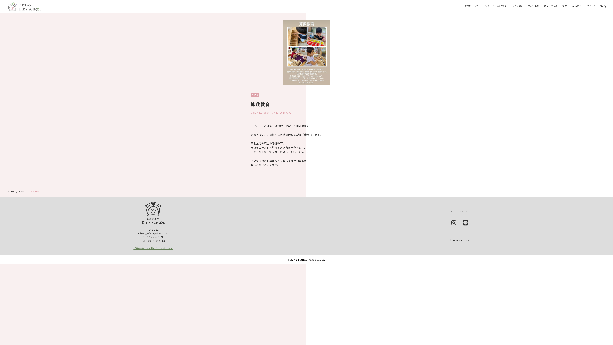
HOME (11, 191)
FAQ (603, 6)
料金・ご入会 (550, 6)
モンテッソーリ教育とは (495, 6)
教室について (471, 6)
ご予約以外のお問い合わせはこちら (153, 248)
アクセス (591, 6)
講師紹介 (577, 6)
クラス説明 (517, 6)
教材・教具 (533, 6)
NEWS (22, 191)
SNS (564, 6)
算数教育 (34, 191)
